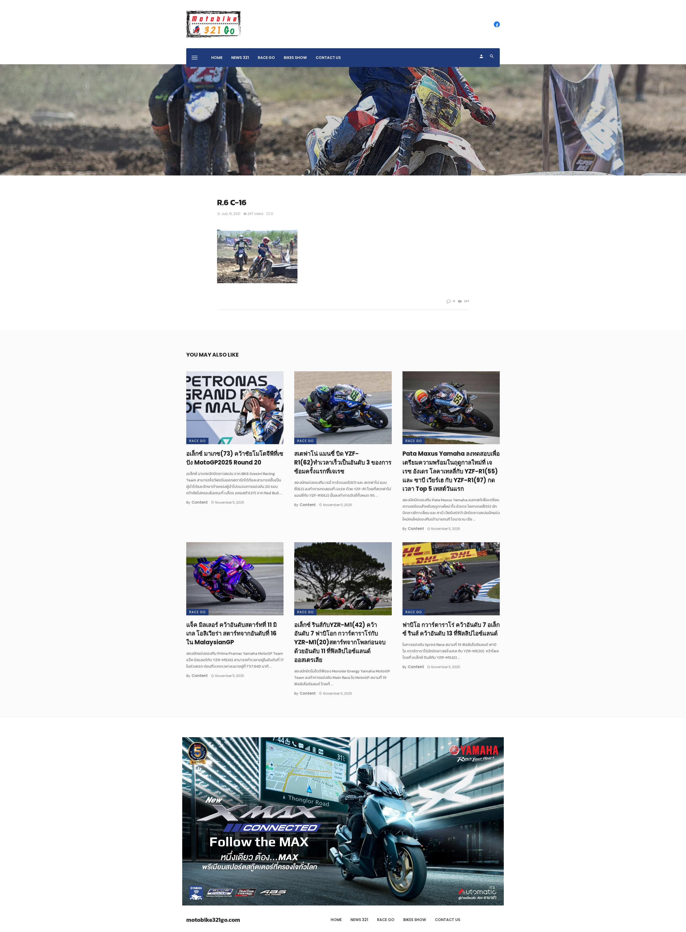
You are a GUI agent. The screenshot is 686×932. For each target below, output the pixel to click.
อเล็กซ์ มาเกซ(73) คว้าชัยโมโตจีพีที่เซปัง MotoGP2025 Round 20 (234, 458)
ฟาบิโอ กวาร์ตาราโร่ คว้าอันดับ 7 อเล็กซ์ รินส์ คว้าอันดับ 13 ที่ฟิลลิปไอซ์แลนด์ (451, 629)
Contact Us (328, 57)
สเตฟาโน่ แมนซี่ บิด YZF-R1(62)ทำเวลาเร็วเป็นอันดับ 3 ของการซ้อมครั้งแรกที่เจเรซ (343, 463)
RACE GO (266, 57)
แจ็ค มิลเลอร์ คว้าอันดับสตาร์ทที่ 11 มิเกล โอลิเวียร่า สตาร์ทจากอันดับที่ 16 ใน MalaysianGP (231, 634)
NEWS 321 (240, 57)
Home (216, 57)
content (200, 502)
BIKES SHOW (295, 57)
